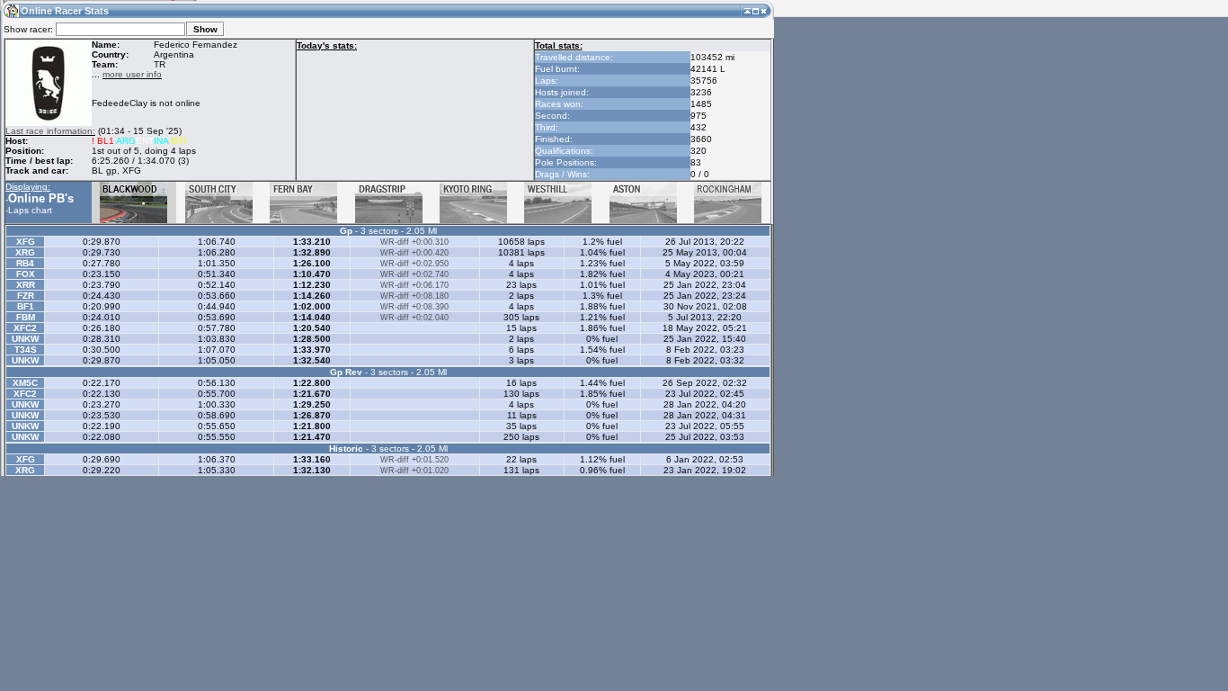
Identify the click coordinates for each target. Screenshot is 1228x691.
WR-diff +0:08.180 (414, 296)
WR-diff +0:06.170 (414, 285)
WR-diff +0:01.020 (414, 470)
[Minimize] (747, 10)
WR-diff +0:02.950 (414, 263)
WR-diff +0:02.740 (414, 274)
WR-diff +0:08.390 (414, 306)
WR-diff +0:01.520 (414, 459)
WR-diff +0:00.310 (414, 242)
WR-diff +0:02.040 (414, 317)
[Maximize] (756, 10)
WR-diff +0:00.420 (414, 252)
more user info (132, 74)
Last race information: (50, 131)
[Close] (764, 10)
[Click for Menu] (11, 10)
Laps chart (30, 210)
